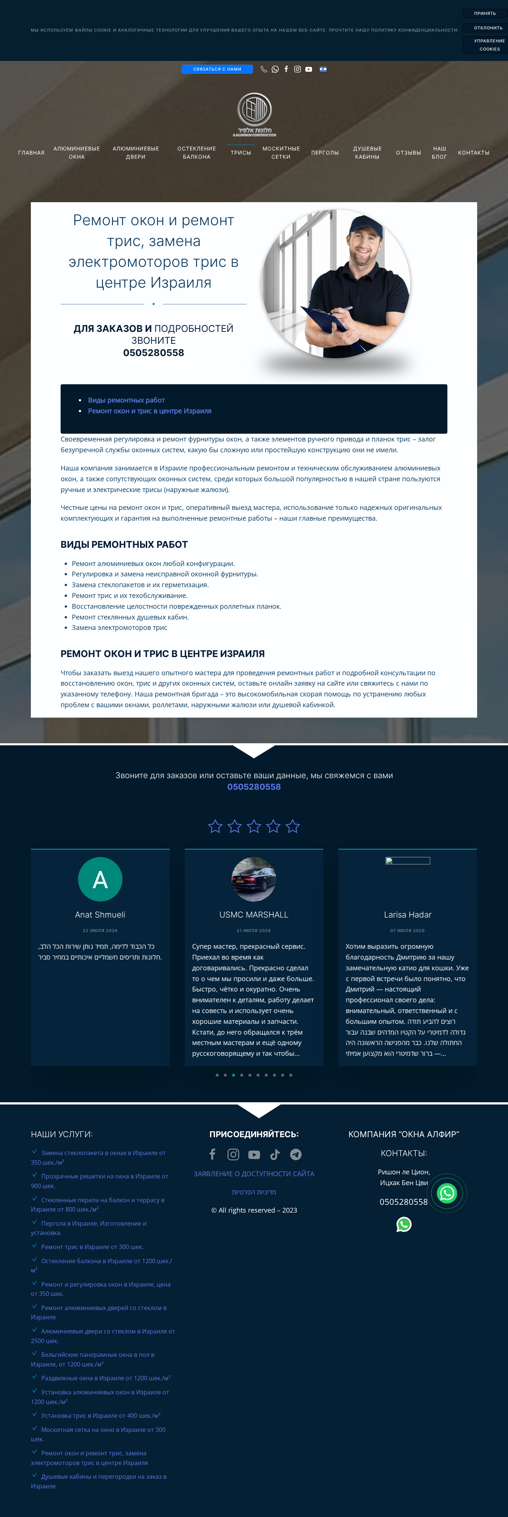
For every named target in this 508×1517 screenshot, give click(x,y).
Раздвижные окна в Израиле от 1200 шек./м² (106, 1378)
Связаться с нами (217, 69)
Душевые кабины (367, 152)
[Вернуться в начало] (254, 114)
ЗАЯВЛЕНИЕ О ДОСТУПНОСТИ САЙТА (254, 1173)
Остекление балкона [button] (196, 152)
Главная (31, 152)
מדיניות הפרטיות (254, 1191)
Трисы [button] (241, 152)
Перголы (325, 152)
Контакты (474, 152)
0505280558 (153, 352)
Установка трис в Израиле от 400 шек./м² (101, 1415)
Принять (485, 13)
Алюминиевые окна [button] (77, 152)
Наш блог (439, 152)
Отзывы (408, 152)
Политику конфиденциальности (414, 30)
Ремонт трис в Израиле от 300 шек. (92, 1247)
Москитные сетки (281, 152)
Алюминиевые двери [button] (136, 152)
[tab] (217, 1075)
